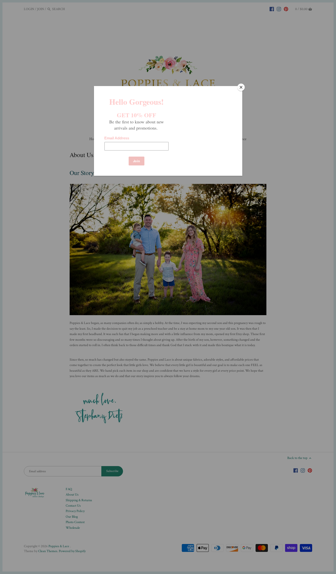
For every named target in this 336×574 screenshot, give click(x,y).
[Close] (241, 87)
